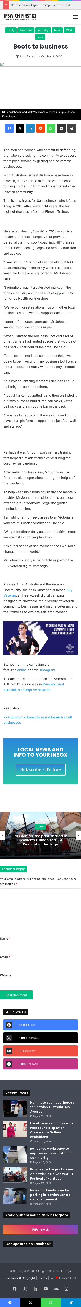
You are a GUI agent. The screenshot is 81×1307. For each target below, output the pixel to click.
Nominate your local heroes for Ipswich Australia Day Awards (52, 1107)
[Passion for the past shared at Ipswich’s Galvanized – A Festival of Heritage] (15, 1175)
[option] (40, 835)
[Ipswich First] (20, 17)
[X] (20, 128)
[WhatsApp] (51, 128)
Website (5, 975)
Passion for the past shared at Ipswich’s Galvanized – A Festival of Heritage (41, 840)
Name (5, 938)
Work (69, 30)
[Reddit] (40, 128)
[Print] (71, 128)
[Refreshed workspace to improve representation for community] (15, 1154)
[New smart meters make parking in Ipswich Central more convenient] (15, 1196)
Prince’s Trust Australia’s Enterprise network (33, 687)
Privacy (42, 1278)
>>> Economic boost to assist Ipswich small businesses (37, 720)
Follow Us (42, 1229)
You (40, 37)
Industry (43, 30)
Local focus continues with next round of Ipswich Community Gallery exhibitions (51, 1130)
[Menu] (75, 18)
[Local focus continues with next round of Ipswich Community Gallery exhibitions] (15, 1129)
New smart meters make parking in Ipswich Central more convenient (50, 1194)
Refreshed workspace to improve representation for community (52, 1153)
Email (5, 957)
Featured (26, 30)
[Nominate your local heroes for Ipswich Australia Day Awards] (15, 1108)
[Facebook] (9, 128)
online (22, 670)
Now (57, 30)
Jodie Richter (27, 56)
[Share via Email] (61, 128)
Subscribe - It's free (40, 769)
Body (11, 30)
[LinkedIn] (30, 128)
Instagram (47, 670)
